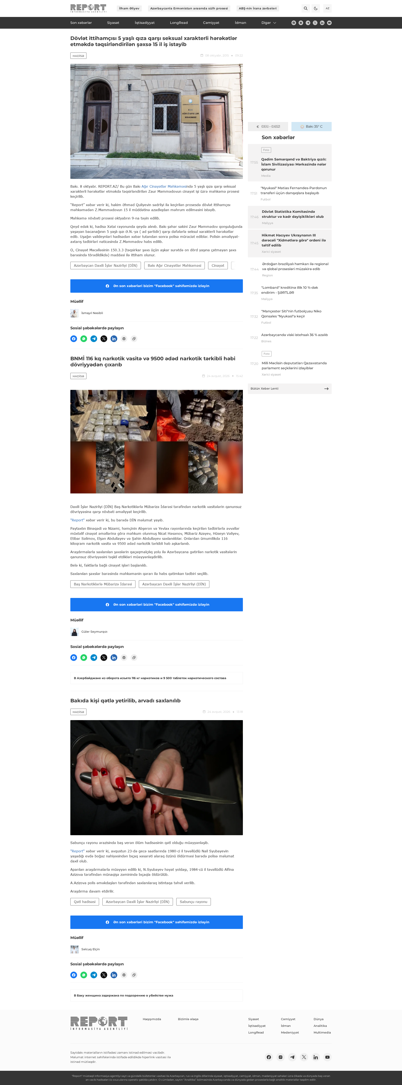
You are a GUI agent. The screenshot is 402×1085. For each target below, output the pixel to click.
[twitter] (315, 23)
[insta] (301, 23)
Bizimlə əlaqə (188, 1019)
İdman (286, 1026)
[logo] (88, 8)
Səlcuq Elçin (90, 949)
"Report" (77, 520)
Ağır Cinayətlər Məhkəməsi (164, 186)
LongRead (256, 1032)
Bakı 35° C (314, 126)
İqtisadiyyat (257, 1026)
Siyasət (253, 1019)
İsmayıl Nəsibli (92, 313)
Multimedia (322, 1032)
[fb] (293, 23)
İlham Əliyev (129, 8)
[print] (124, 338)
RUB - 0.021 (270, 126)
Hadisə (78, 56)
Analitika (320, 1026)
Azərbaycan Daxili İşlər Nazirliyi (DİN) (105, 265)
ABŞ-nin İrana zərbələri (258, 8)
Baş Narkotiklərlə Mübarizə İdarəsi (103, 584)
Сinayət (218, 265)
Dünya (318, 1019)
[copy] (134, 338)
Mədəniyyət (290, 1032)
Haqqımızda (152, 1019)
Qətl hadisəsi (84, 902)
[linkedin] (322, 23)
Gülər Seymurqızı (94, 632)
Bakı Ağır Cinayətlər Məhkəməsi (174, 265)
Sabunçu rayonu (193, 902)
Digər (266, 23)
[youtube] (329, 23)
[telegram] (308, 23)
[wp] (83, 338)
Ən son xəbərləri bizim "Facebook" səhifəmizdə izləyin (161, 286)
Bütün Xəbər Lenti (264, 388)
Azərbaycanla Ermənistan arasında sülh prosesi (189, 8)
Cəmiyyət (288, 1019)
